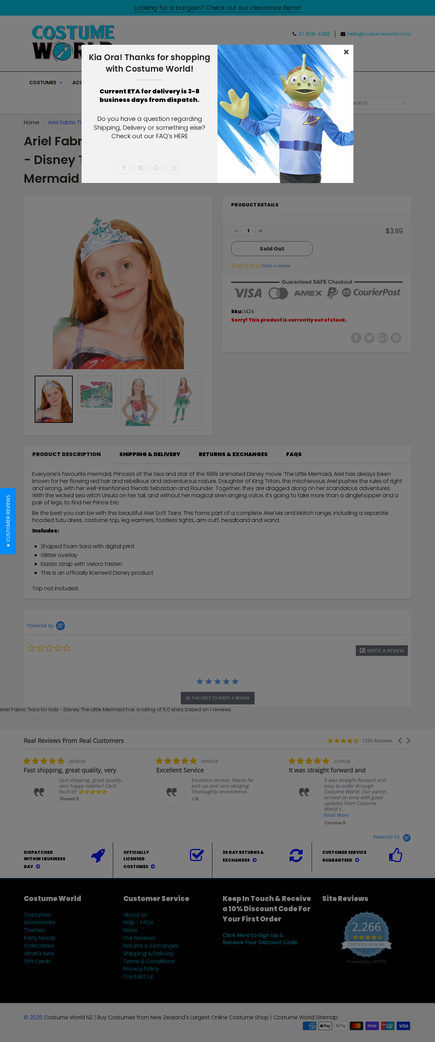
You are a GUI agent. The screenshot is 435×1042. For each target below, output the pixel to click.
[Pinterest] (140, 168)
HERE (181, 136)
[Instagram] (173, 168)
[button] (8, 521)
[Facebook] (123, 168)
